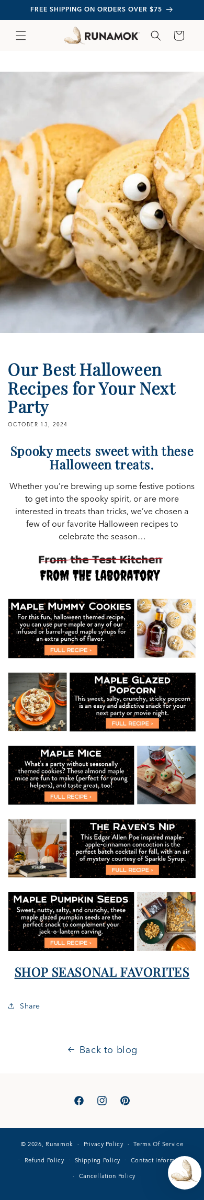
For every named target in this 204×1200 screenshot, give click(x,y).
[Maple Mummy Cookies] (102, 657)
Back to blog (109, 1050)
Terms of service (158, 1144)
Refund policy (44, 1160)
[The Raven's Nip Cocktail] (102, 877)
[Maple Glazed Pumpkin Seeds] (102, 950)
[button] (20, 35)
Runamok (59, 1144)
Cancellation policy (107, 1176)
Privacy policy (103, 1144)
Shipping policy (98, 1160)
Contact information (160, 1160)
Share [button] (30, 1006)
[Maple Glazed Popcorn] (102, 731)
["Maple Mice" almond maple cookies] (102, 804)
